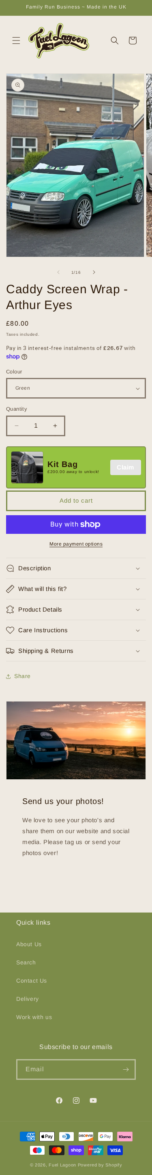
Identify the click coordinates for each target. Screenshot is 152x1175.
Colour (14, 372)
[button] (16, 40)
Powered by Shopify (100, 1164)
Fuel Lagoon (62, 1164)
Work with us (34, 1017)
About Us (29, 944)
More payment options (76, 544)
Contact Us (31, 980)
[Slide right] (94, 272)
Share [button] (22, 676)
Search (26, 962)
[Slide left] (58, 272)
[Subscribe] (126, 1069)
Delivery (27, 999)
